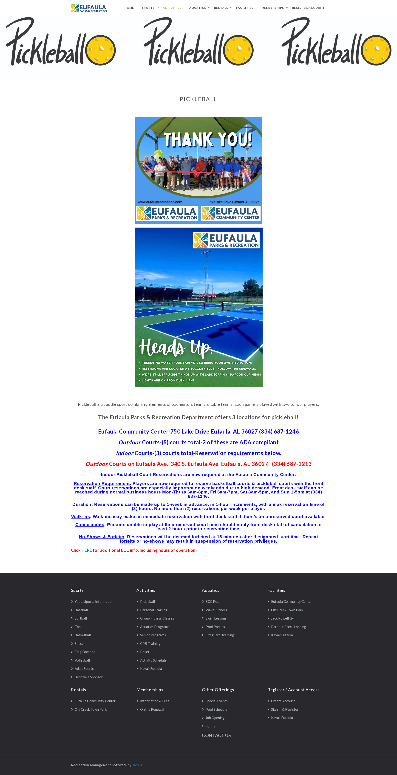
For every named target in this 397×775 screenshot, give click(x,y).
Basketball (83, 635)
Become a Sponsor (89, 677)
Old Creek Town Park (287, 610)
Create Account (283, 701)
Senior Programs (153, 635)
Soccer (80, 643)
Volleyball (82, 660)
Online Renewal (152, 709)
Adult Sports (84, 668)
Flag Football (85, 652)
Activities (172, 7)
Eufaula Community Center (291, 601)
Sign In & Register (284, 709)
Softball (81, 618)
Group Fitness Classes (157, 618)
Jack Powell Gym (283, 618)
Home (129, 7)
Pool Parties (215, 627)
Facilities (244, 7)
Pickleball (147, 601)
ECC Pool (213, 601)
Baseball (81, 610)
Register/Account (308, 7)
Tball (78, 627)
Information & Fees (154, 701)
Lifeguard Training (220, 635)
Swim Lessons (216, 618)
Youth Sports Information (94, 601)
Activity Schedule (153, 660)
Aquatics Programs (154, 627)
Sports (148, 7)
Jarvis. (137, 765)
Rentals (221, 7)
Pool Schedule (216, 709)
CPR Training (150, 643)
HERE (87, 550)
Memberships (272, 7)
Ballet (144, 652)
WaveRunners (216, 610)
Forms (210, 726)
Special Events (217, 701)
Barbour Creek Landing (288, 627)
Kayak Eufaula (151, 668)
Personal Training (153, 610)
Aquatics (197, 7)
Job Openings (216, 718)
